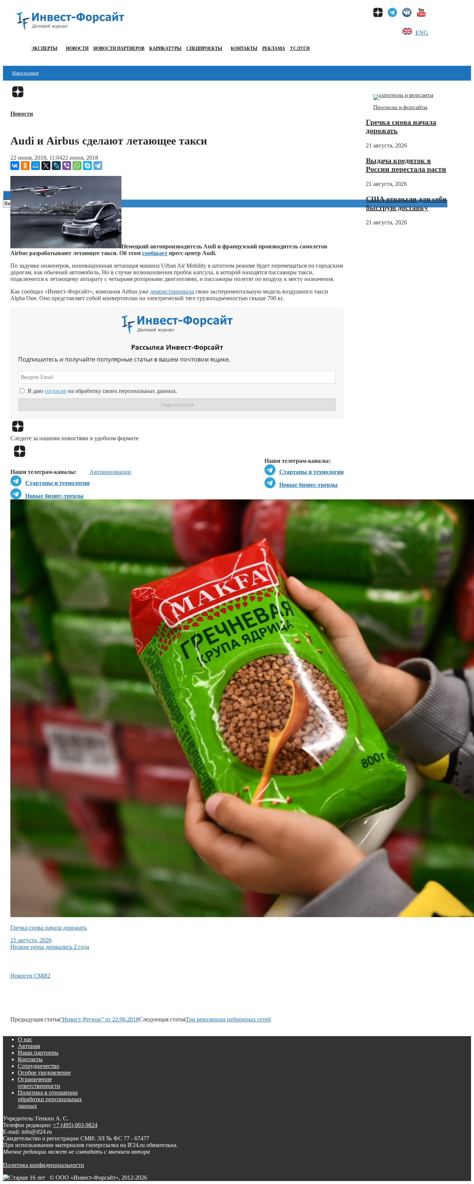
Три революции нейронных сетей (228, 1019)
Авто (96, 472)
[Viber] (66, 165)
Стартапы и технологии (311, 472)
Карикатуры (165, 48)
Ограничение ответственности (39, 1082)
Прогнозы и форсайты (400, 107)
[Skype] (87, 165)
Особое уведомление (44, 1072)
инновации (117, 472)
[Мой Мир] (35, 165)
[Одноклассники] (25, 165)
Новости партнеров (118, 48)
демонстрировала (172, 291)
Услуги (300, 48)
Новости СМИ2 (30, 976)
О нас (25, 1039)
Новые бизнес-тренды (308, 485)
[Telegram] (97, 165)
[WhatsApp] (77, 165)
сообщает (154, 253)
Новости (77, 48)
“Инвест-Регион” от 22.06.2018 (99, 1019)
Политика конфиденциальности (43, 1165)
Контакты (244, 48)
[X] (45, 165)
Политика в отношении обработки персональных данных (50, 1099)
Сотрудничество (38, 1066)
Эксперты (44, 48)
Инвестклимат (25, 73)
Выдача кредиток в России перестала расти (406, 164)
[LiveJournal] (56, 165)
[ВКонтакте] (14, 165)
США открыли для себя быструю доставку (406, 203)
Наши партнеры (38, 1052)
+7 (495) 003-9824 (75, 1125)
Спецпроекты (204, 48)
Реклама (273, 48)
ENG (421, 33)
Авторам (29, 1046)
